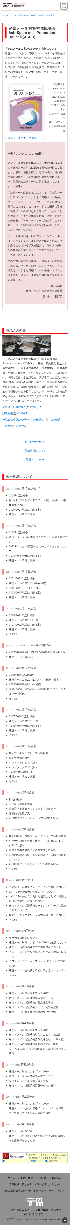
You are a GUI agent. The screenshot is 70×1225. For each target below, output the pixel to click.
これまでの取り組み (19, 15)
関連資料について (35, 450)
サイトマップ (56, 1190)
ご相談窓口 (55, 1177)
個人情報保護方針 (15, 1190)
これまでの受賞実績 (14, 425)
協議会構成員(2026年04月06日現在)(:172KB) (31, 419)
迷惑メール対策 (37, 1177)
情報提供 (14, 1184)
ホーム (12, 1177)
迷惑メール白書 (35, 459)
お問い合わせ (42, 1184)
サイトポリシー (37, 1190)
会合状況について (35, 442)
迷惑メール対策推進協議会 (43, 15)
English (56, 1184)
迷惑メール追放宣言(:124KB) (21, 407)
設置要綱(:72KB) (14, 413)
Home (5, 15)
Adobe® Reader (36, 1160)
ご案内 (22, 1177)
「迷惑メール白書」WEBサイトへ (24, 138)
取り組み (26, 1184)
